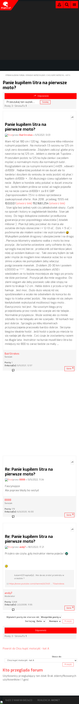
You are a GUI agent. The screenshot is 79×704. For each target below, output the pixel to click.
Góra (69, 368)
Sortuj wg (30, 621)
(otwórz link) (24, 203)
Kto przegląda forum (23, 670)
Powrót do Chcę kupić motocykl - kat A (26, 648)
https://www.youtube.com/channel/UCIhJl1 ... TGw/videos (36, 583)
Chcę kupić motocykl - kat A (58, 75)
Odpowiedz (43, 96)
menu (74, 4)
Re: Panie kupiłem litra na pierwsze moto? (29, 472)
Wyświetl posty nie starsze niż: (23, 617)
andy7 (22, 547)
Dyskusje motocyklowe (35, 75)
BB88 (22, 479)
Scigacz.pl (5, 5)
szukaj (66, 4)
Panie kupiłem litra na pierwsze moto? (35, 85)
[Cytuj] (72, 118)
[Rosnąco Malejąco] (55, 621)
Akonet (55, 700)
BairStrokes (26, 135)
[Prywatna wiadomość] (14, 370)
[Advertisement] (39, 414)
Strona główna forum (15, 75)
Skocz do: (57, 656)
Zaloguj (59, 5)
